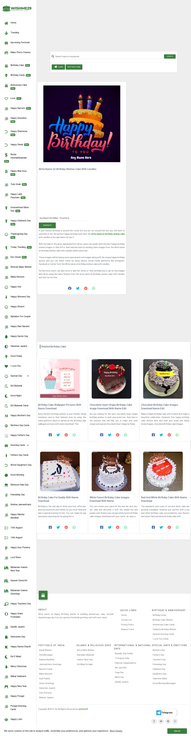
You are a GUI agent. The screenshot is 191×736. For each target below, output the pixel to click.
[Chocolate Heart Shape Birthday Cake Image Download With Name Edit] (113, 379)
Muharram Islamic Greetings (19, 592)
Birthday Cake (19, 65)
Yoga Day (119, 672)
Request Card (127, 629)
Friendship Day (17, 494)
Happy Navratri (20, 108)
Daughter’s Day (159, 674)
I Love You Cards (160, 639)
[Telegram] (164, 713)
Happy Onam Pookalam (16, 615)
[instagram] (175, 721)
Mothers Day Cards (19, 425)
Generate (47, 225)
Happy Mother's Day (20, 415)
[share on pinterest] (85, 289)
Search (170, 56)
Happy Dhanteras (19, 133)
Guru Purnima (45, 693)
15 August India (122, 658)
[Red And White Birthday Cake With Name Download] (165, 471)
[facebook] (154, 721)
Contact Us (126, 620)
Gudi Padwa (44, 678)
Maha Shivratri (17, 276)
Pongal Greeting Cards (18, 708)
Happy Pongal (17, 696)
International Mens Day (19, 209)
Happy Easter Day (19, 336)
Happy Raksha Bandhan (17, 516)
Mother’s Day (159, 650)
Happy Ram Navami (19, 326)
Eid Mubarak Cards (19, 405)
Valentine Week (160, 678)
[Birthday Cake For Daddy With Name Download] (62, 471)
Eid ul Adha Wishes (85, 650)
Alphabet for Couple (20, 316)
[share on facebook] (69, 289)
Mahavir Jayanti (46, 697)
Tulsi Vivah (18, 184)
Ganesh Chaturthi (18, 580)
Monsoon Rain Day (19, 484)
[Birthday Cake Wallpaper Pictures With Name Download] (62, 379)
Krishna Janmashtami (20, 504)
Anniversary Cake (19, 87)
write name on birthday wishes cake (108, 234)
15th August (16, 527)
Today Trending (20, 247)
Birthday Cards (159, 615)
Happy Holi (15, 286)
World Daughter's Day (21, 465)
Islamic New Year (85, 659)
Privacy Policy (127, 624)
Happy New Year (18, 686)
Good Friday (16, 356)
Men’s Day (119, 677)
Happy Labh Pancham (17, 196)
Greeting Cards (17, 445)
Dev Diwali (18, 257)
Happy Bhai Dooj (19, 173)
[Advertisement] (113, 26)
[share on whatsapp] (93, 289)
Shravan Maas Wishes (21, 267)
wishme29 (83, 709)
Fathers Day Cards (19, 455)
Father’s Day (158, 655)
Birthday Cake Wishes (163, 620)
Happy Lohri (16, 719)
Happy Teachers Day (20, 603)
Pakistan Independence (125, 663)
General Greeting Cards (163, 634)
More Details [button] (116, 731)
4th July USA (121, 667)
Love (15, 98)
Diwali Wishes (45, 650)
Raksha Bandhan (46, 659)
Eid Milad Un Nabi (85, 664)
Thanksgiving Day (19, 235)
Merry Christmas (18, 666)
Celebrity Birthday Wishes (164, 629)
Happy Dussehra (19, 120)
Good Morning (17, 474)
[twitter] (161, 721)
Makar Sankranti (18, 676)
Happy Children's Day (21, 222)
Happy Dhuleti (17, 306)
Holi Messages (46, 655)
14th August (16, 537)
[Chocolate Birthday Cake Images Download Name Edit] (165, 379)
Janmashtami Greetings (50, 664)
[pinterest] (168, 721)
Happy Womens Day (20, 296)
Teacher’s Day (159, 659)
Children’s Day (159, 669)
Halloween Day (17, 636)
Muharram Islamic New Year (19, 569)
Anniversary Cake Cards (164, 624)
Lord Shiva (15, 557)
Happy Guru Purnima (20, 547)
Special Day (16, 375)
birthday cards (20, 75)
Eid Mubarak (16, 385)
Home (60, 67)
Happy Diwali (19, 144)
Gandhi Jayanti (17, 626)
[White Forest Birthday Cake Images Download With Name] (113, 471)
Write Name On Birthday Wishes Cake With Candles (67, 169)
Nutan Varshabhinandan (16, 157)
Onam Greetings (46, 683)
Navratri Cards (45, 669)
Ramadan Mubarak (85, 655)
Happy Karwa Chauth (20, 646)
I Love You (15, 366)
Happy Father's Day (20, 435)
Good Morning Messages (164, 683)
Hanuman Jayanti (18, 346)
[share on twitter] (77, 289)
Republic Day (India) (124, 653)
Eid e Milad (15, 656)
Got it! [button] (177, 731)
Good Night (16, 395)
